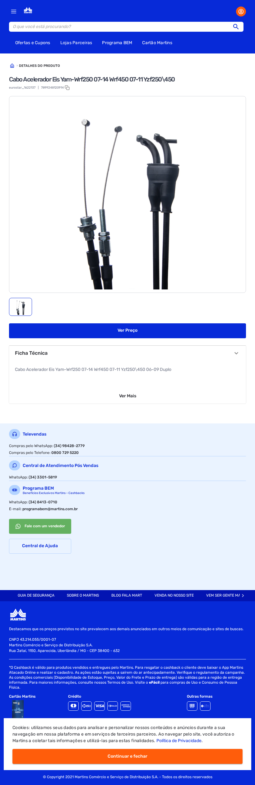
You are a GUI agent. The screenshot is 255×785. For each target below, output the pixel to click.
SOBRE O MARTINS (83, 595)
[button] (237, 26)
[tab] (20, 307)
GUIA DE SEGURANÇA (36, 595)
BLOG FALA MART (126, 595)
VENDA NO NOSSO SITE (174, 595)
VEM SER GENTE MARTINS (228, 595)
